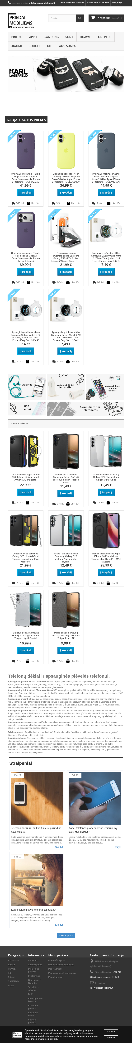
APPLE (33, 37)
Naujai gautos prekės (26, 120)
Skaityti (59, 847)
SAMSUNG (51, 37)
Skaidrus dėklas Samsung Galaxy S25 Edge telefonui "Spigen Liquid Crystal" (25, 635)
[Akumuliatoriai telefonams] (85, 408)
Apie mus (33, 960)
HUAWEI (85, 37)
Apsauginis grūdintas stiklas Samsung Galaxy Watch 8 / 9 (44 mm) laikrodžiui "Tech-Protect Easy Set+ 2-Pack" (25, 336)
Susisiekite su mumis (98, 2)
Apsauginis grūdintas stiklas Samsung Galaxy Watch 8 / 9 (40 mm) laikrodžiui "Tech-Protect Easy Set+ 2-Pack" (66, 336)
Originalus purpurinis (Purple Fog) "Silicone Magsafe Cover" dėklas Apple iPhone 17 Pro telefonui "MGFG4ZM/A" (25, 257)
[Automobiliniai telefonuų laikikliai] (105, 387)
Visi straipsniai (66, 935)
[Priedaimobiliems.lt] (25, 20)
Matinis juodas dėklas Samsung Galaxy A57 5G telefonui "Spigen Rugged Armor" (66, 478)
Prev (110, 109)
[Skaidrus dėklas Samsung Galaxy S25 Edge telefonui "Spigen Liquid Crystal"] (26, 609)
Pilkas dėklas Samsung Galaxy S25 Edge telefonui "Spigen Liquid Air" (66, 635)
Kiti (49, 46)
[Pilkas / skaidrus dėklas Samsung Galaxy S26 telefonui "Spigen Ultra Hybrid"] (66, 530)
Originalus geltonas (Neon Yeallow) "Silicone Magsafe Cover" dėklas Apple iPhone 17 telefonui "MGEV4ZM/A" (66, 177)
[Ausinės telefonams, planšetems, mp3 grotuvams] (27, 387)
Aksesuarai (68, 46)
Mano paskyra (58, 955)
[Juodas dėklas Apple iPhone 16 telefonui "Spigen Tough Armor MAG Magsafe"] (26, 451)
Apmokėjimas (35, 964)
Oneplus (104, 37)
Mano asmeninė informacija (62, 973)
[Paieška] (80, 18)
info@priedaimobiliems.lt (101, 988)
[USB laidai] (27, 408)
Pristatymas (34, 976)
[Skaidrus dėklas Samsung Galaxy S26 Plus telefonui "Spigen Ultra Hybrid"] (106, 451)
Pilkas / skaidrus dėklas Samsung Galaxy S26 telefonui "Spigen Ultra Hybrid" (66, 557)
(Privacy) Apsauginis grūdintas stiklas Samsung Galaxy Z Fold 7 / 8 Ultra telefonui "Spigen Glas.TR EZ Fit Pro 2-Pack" (66, 257)
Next (118, 109)
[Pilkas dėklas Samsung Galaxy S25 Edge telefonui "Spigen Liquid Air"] (66, 609)
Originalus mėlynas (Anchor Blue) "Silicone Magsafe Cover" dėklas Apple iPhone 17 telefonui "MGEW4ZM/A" (106, 177)
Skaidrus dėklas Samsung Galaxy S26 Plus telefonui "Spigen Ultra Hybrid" (106, 477)
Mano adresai (55, 969)
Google (34, 46)
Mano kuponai (55, 977)
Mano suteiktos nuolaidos (61, 964)
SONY (69, 37)
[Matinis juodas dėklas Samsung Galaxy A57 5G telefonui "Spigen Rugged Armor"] (66, 451)
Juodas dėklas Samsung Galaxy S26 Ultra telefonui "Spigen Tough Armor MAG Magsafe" (25, 557)
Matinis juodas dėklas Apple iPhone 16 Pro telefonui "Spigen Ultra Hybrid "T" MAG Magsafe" (106, 557)
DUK (30, 994)
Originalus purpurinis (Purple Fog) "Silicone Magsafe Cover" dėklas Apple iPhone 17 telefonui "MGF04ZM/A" (25, 177)
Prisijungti (117, 2)
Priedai (17, 37)
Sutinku (111, 1031)
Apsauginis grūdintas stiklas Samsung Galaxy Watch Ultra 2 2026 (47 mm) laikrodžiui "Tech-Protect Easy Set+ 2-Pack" (106, 257)
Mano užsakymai (56, 960)
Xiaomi (16, 46)
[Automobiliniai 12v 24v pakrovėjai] (66, 387)
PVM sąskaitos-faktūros (72, 2)
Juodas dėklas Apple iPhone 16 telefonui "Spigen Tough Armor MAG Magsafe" (25, 477)
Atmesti (111, 1037)
